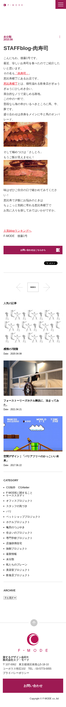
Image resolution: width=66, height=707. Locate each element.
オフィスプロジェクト (19, 500)
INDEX (33, 287)
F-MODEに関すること (19, 492)
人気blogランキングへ (18, 230)
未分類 (10, 559)
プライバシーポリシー (16, 672)
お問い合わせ (33, 685)
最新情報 (11, 553)
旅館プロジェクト (16, 548)
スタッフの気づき (16, 506)
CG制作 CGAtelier (17, 487)
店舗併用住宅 (14, 543)
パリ (8, 511)
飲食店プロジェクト (18, 575)
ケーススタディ (15, 495)
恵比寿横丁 (11, 83)
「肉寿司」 (22, 73)
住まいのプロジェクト (19, 532)
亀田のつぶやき (15, 527)
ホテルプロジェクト (18, 521)
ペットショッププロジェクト (23, 516)
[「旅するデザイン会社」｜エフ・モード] (13, 4)
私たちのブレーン (16, 564)
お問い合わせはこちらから (33, 250)
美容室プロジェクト (18, 569)
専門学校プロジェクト (19, 537)
